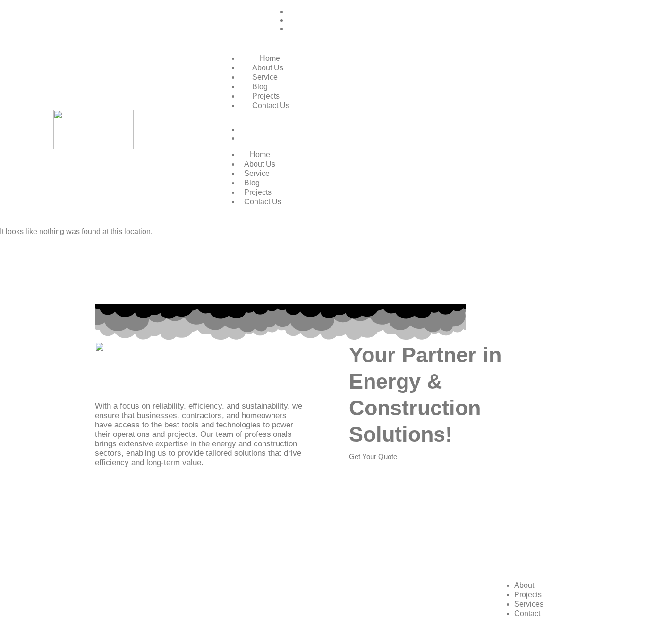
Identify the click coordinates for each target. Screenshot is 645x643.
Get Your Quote (373, 456)
